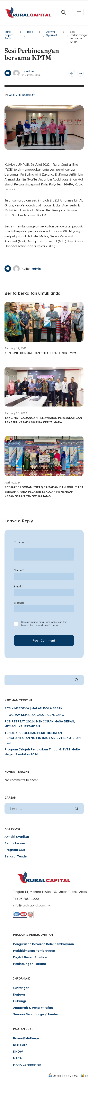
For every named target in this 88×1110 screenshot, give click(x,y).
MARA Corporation (27, 1065)
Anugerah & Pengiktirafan (33, 1008)
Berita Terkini (15, 843)
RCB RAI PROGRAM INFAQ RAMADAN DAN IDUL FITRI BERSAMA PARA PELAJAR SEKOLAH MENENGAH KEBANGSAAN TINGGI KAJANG (44, 491)
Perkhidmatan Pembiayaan (34, 951)
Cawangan (21, 988)
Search (76, 680)
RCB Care (20, 1045)
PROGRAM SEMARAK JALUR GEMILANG (34, 715)
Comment (21, 542)
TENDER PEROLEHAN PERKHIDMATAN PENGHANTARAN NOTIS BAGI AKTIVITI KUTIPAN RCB (43, 738)
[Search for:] (44, 808)
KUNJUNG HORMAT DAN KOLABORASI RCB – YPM (40, 353)
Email (18, 586)
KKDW (18, 1051)
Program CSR (15, 850)
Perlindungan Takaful (29, 964)
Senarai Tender (16, 856)
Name (19, 570)
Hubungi (19, 1001)
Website (19, 602)
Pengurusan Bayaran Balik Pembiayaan (43, 944)
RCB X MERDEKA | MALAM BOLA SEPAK (34, 708)
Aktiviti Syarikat (22, 95)
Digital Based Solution (30, 957)
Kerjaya (19, 994)
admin (30, 71)
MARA (17, 1058)
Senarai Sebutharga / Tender (35, 1014)
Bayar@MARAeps (26, 1038)
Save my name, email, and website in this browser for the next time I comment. (44, 624)
